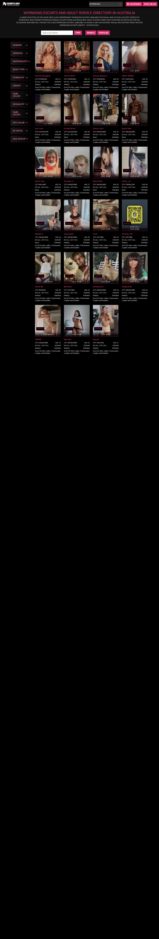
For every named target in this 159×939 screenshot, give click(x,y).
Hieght (17, 85)
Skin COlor (16, 94)
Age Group (19, 138)
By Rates (18, 130)
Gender (17, 45)
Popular (103, 32)
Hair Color (16, 113)
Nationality (20, 61)
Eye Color (19, 122)
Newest (91, 32)
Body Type (19, 69)
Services (18, 53)
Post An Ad (150, 4)
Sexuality (18, 104)
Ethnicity (18, 77)
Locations (135, 4)
